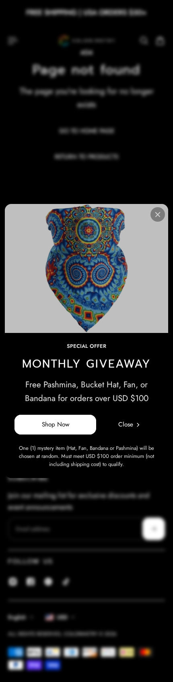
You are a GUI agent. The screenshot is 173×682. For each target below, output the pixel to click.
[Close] (157, 214)
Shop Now (55, 424)
